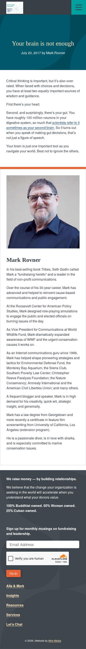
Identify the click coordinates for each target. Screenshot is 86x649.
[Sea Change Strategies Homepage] (14, 7)
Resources (15, 605)
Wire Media (54, 640)
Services (13, 614)
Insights (12, 595)
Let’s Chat (14, 624)
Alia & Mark (15, 585)
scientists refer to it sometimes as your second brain (43, 125)
